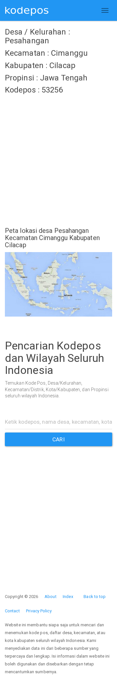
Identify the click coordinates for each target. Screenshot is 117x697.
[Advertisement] (58, 156)
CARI (58, 439)
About (51, 596)
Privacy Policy (38, 610)
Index (68, 596)
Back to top (95, 596)
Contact (12, 610)
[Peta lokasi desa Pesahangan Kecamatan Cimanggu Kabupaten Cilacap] (58, 284)
